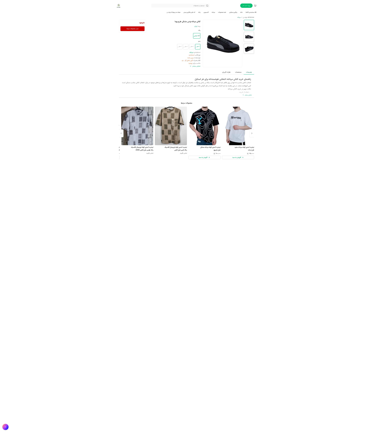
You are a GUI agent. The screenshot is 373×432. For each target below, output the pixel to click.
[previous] (252, 133)
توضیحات (249, 72)
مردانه (239, 17)
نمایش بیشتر (248, 95)
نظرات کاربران (226, 72)
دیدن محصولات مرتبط (133, 29)
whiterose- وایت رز (248, 17)
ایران (195, 26)
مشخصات (238, 72)
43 (198, 47)
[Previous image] (205, 43)
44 (192, 47)
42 (179, 47)
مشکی (195, 36)
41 (185, 47)
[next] (121, 133)
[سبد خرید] (255, 5)
